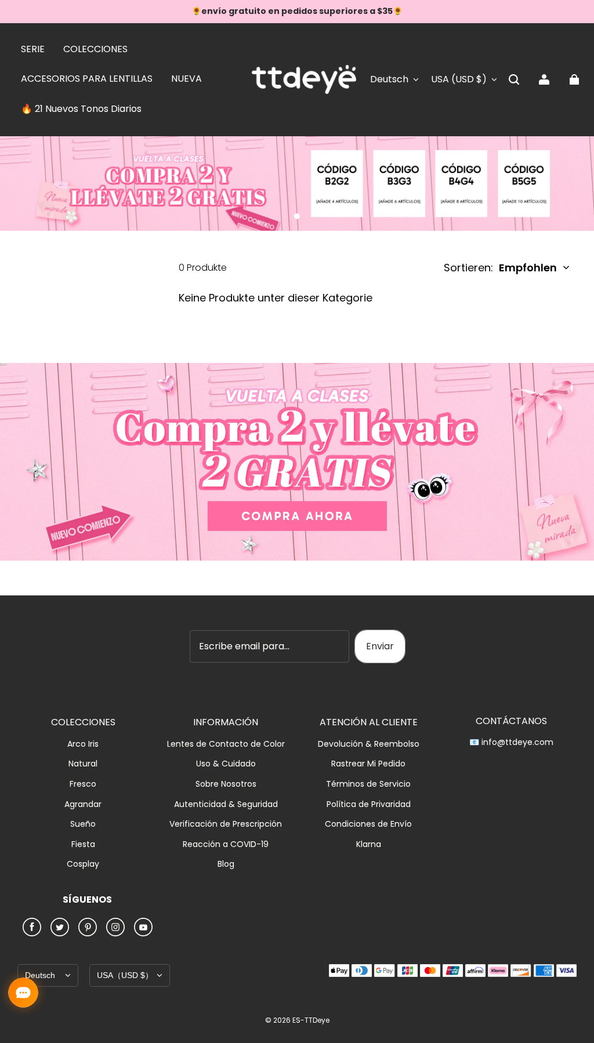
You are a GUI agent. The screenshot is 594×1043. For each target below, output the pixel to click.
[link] (33, 50)
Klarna (368, 844)
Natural (82, 763)
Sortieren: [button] (500, 267)
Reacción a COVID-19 (226, 844)
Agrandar (83, 804)
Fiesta (83, 844)
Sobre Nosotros (225, 784)
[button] (514, 79)
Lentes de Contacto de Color (226, 744)
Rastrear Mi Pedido (368, 763)
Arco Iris (83, 744)
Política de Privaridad (369, 804)
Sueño (83, 824)
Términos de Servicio (368, 784)
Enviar (380, 646)
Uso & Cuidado (226, 763)
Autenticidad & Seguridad (226, 804)
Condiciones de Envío (368, 824)
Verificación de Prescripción (225, 824)
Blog (226, 864)
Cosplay (83, 864)
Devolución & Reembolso (368, 744)
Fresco (83, 784)
